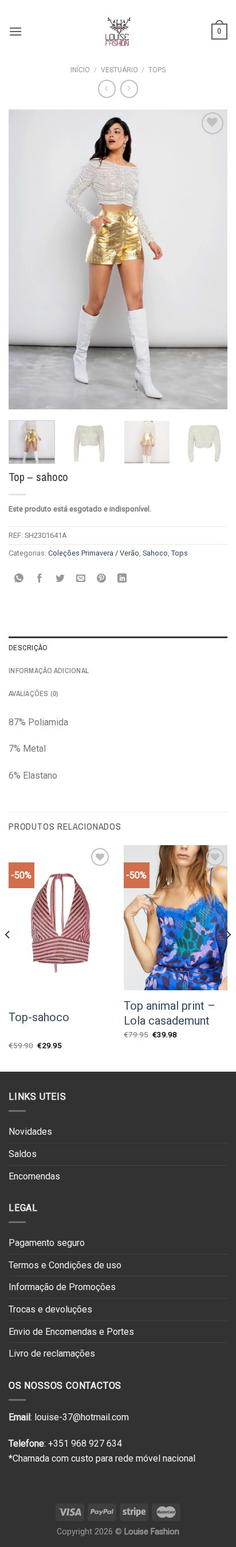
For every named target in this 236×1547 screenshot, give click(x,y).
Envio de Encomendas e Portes (71, 1331)
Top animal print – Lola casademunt (169, 1013)
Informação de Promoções (62, 1287)
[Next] (208, 259)
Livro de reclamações (52, 1353)
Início (80, 70)
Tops (157, 70)
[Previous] (27, 259)
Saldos (23, 1153)
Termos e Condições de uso (65, 1265)
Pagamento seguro (47, 1242)
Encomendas (34, 1176)
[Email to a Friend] (81, 578)
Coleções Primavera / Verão (93, 553)
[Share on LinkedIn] (122, 578)
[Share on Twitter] (60, 578)
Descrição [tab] (28, 648)
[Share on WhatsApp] (19, 578)
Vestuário (119, 70)
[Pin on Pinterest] (101, 578)
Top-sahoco (39, 1017)
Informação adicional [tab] (49, 670)
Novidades (30, 1131)
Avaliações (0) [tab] (34, 693)
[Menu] (15, 31)
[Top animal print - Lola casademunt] (175, 917)
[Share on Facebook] (39, 578)
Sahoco (155, 553)
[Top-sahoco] (60, 923)
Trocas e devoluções (50, 1309)
